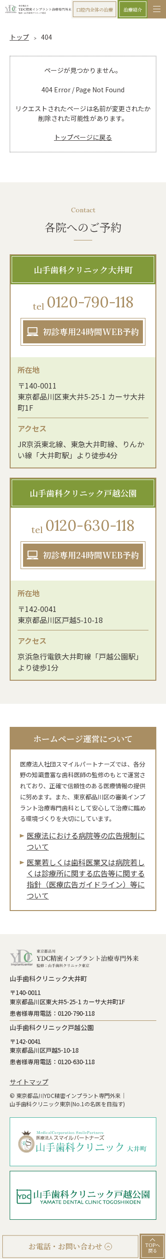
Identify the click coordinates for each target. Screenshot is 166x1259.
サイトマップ (29, 1081)
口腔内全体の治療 (94, 9)
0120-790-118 (83, 302)
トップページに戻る (83, 137)
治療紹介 (133, 9)
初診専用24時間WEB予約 (91, 331)
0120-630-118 (83, 525)
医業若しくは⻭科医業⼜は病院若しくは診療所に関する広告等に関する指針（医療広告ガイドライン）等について (86, 879)
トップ (19, 37)
